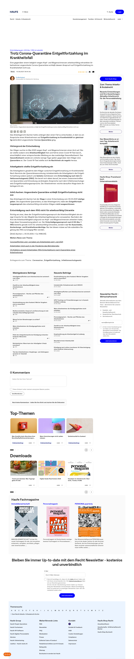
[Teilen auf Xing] (21, 132)
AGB (71, 579)
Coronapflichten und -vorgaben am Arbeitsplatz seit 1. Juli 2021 (36, 242)
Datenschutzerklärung (75, 581)
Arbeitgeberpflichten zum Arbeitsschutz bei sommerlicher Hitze (31, 277)
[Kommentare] (93, 71)
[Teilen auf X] (14, 132)
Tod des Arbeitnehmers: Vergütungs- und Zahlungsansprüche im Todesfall (31, 353)
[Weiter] (91, 450)
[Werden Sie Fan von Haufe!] (69, 624)
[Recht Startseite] (14, 12)
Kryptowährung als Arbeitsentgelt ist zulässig (69, 334)
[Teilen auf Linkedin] (24, 132)
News (13, 71)
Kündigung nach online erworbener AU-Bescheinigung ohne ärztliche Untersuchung (72, 348)
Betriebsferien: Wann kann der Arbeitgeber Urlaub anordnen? (30, 344)
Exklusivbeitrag (18, 443)
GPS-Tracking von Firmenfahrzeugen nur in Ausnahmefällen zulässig (71, 301)
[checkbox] (11, 389)
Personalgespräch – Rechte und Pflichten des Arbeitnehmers (28, 294)
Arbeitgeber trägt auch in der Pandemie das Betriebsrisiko (34, 246)
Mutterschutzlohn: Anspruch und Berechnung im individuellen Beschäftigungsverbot (31, 312)
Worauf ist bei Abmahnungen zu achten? (26, 319)
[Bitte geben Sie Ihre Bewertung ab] (85, 72)
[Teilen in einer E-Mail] (11, 132)
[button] (119, 12)
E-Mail (46, 571)
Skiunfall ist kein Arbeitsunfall (64, 341)
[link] (12, 19)
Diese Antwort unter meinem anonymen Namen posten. (31, 389)
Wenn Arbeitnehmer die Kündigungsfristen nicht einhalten (29, 327)
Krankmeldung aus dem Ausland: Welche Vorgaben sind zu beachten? (30, 303)
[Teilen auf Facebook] (18, 132)
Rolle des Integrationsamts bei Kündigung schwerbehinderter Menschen (30, 335)
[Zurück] (86, 450)
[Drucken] (89, 71)
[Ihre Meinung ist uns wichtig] (7, 654)
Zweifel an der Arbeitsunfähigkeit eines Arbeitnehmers (26, 286)
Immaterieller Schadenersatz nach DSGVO (68, 285)
